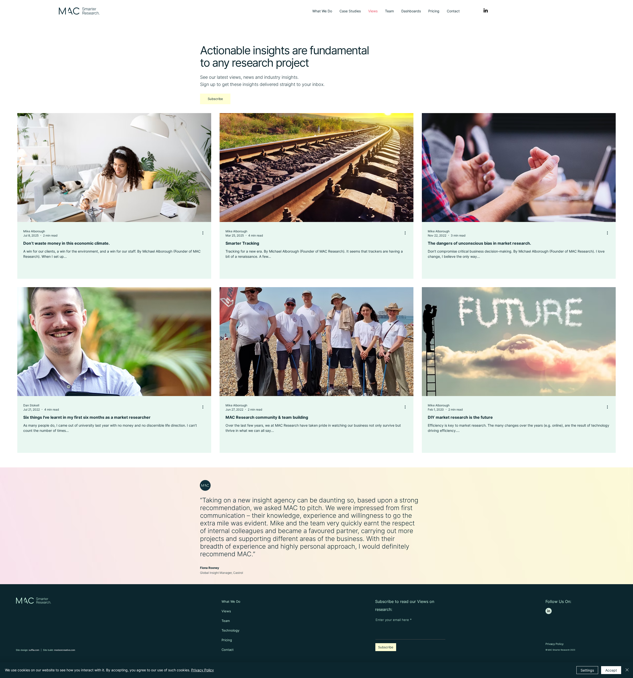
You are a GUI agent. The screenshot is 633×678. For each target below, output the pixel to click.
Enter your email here (393, 619)
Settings (587, 670)
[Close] (627, 670)
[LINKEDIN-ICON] (548, 611)
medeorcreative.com (64, 650)
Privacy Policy (202, 670)
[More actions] (204, 233)
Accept (611, 670)
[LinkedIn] (486, 10)
